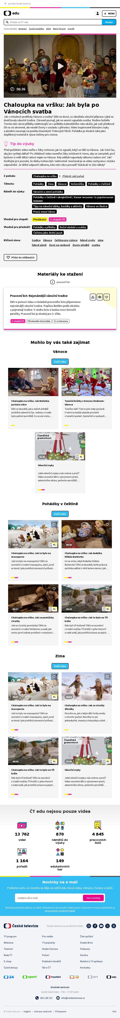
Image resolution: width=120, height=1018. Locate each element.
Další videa (60, 361)
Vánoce (62, 184)
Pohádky (38, 184)
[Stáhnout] (93, 297)
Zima (51, 184)
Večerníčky (77, 184)
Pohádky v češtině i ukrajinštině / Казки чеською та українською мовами (73, 199)
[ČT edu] (11, 15)
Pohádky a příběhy (44, 227)
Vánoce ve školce (96, 206)
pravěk (71, 28)
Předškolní (39, 219)
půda (48, 28)
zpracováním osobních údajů (60, 910)
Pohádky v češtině (99, 184)
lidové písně (39, 245)
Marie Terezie (59, 28)
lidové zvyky (87, 240)
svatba (96, 245)
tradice (36, 240)
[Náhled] (100, 297)
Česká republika (36, 28)
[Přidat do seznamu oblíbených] (107, 297)
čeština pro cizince (66, 240)
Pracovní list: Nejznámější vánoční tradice (39, 296)
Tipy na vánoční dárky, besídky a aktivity (57, 206)
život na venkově (59, 245)
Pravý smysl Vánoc (44, 211)
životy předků (80, 245)
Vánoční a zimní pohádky (48, 192)
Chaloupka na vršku (45, 176)
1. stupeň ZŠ (57, 219)
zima (100, 240)
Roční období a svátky (73, 227)
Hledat (109, 22)
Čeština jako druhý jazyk (47, 232)
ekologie (22, 28)
